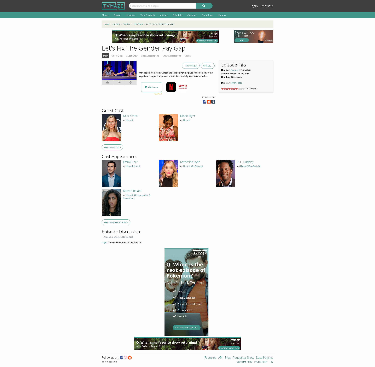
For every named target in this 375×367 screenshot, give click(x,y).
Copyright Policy (244, 362)
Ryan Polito (236, 82)
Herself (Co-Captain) (193, 166)
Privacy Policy (260, 362)
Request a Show (243, 357)
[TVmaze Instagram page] (125, 357)
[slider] (233, 89)
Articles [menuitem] (163, 15)
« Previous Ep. (190, 65)
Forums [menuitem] (222, 15)
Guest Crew (132, 55)
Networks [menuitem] (130, 15)
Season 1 (235, 69)
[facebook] (204, 102)
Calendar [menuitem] (191, 15)
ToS (271, 362)
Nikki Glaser (131, 116)
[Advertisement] (165, 36)
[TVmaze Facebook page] (121, 357)
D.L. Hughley (245, 162)
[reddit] (209, 102)
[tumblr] (213, 102)
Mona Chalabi (132, 191)
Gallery (187, 55)
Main (105, 55)
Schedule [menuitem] (177, 15)
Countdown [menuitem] (207, 15)
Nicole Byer (187, 116)
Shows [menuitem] (105, 15)
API (220, 357)
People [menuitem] (117, 15)
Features (210, 357)
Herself (129, 120)
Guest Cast (116, 55)
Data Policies (264, 357)
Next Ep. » (208, 65)
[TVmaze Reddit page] (130, 357)
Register (267, 6)
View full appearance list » (116, 222)
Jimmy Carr (130, 162)
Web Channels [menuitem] (147, 15)
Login (254, 6)
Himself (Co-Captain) (250, 166)
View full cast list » (112, 147)
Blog (228, 357)
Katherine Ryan (190, 162)
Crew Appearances (171, 55)
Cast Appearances (150, 55)
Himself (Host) (133, 166)
